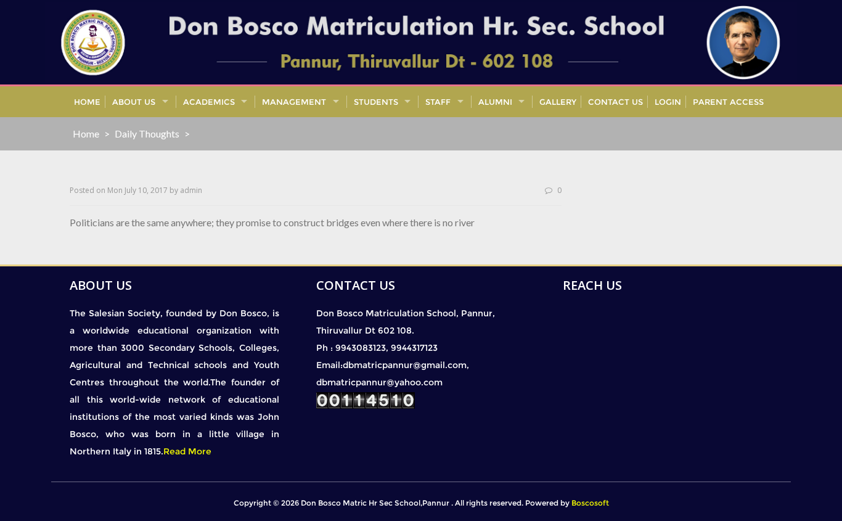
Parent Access (728, 102)
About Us (133, 102)
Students (376, 102)
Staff (438, 102)
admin (191, 190)
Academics (209, 102)
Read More (187, 451)
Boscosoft (590, 502)
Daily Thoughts (147, 133)
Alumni (495, 102)
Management (294, 102)
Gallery (557, 102)
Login (668, 102)
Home (87, 102)
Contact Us (615, 102)
